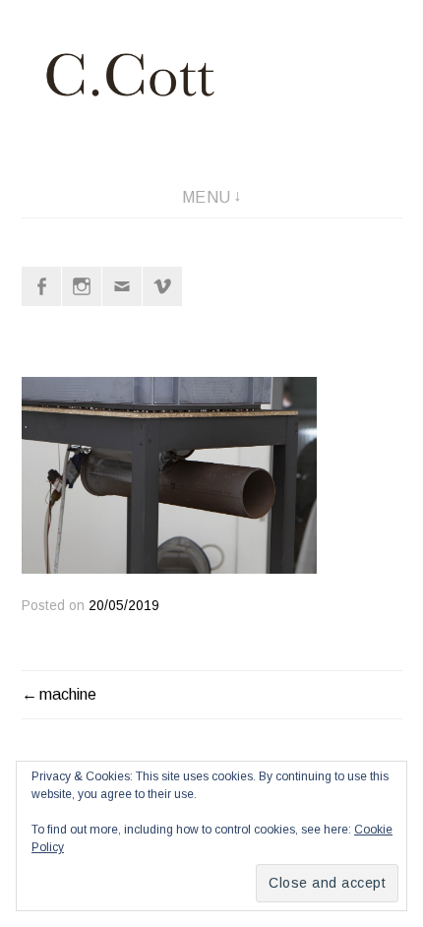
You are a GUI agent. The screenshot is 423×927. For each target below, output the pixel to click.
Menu (206, 197)
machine (67, 694)
